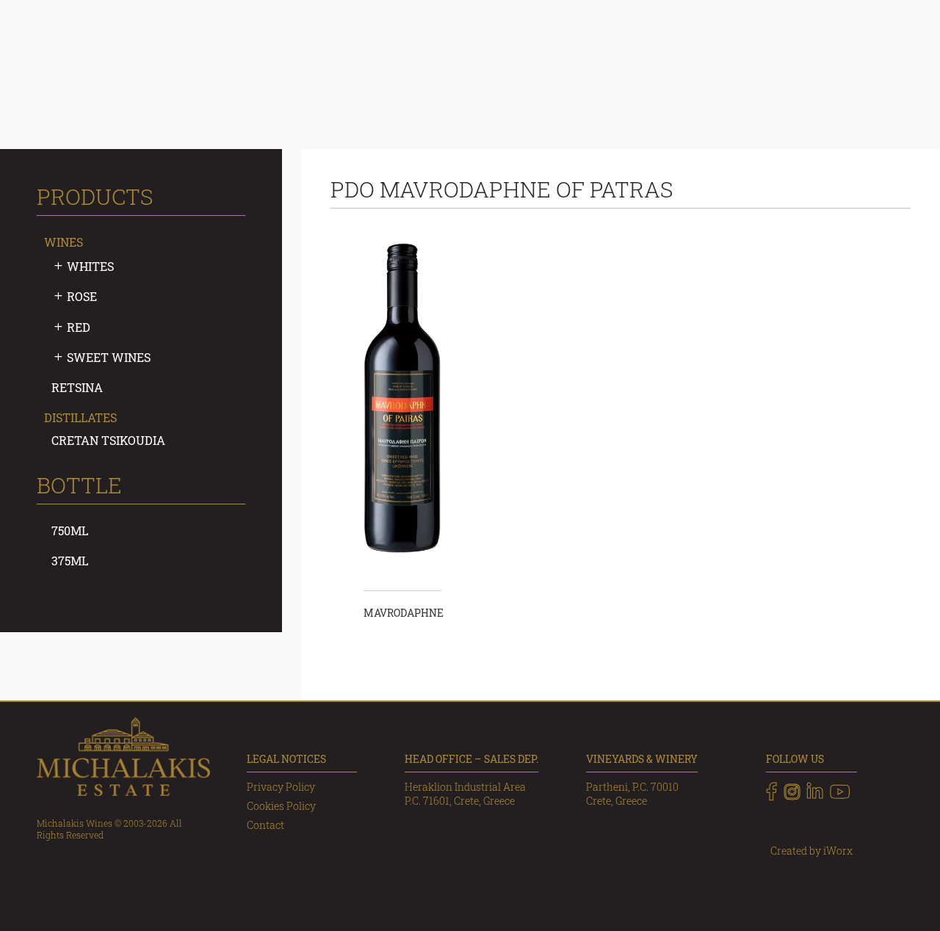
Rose (82, 296)
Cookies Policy (281, 806)
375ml (69, 560)
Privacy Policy (281, 787)
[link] (771, 791)
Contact (265, 825)
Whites (90, 266)
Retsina (77, 387)
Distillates (80, 417)
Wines (63, 242)
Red (78, 327)
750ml (69, 530)
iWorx (838, 851)
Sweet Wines (109, 357)
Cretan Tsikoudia (108, 440)
